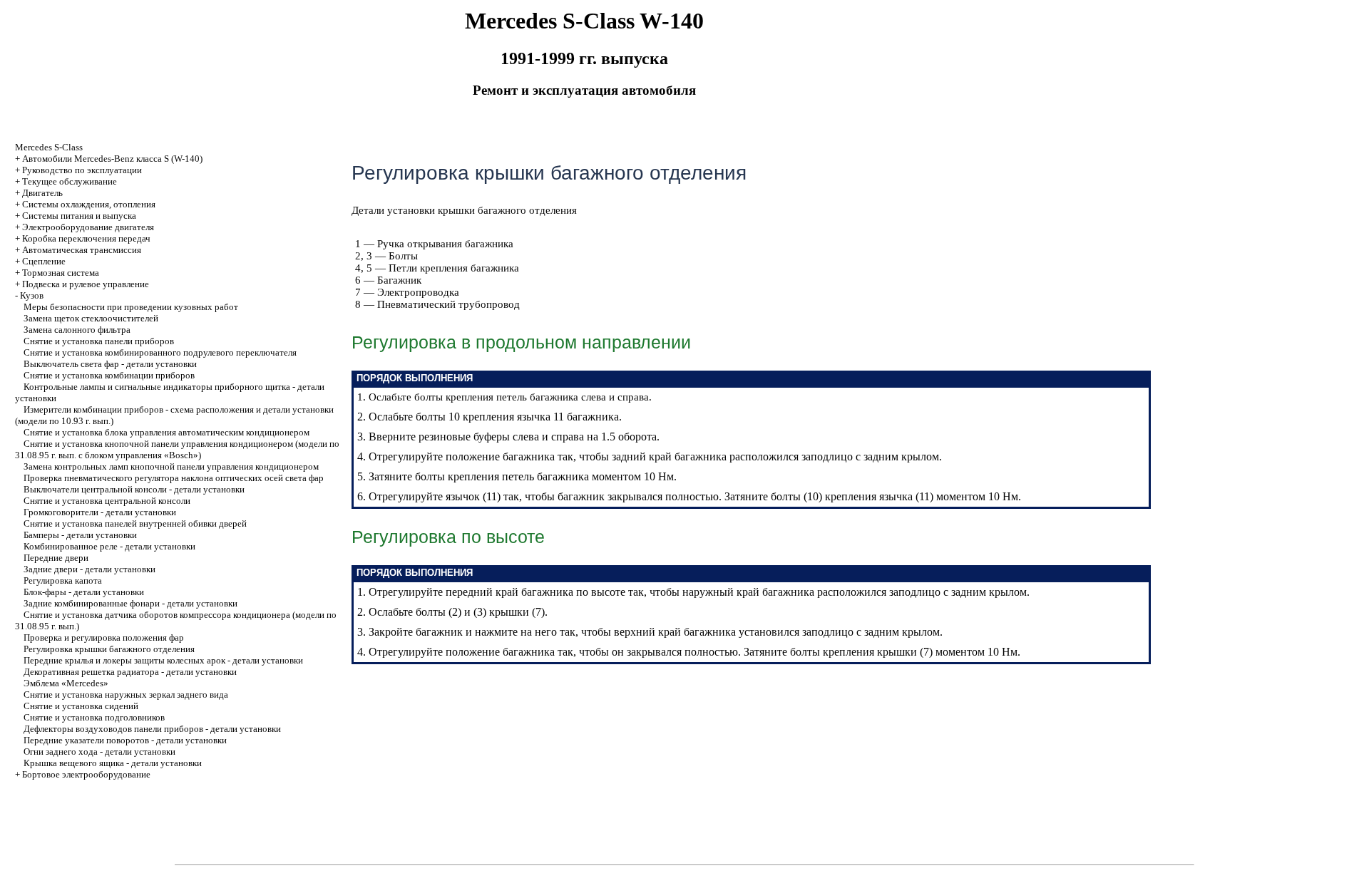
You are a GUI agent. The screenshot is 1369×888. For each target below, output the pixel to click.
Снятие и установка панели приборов (99, 341)
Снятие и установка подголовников (94, 717)
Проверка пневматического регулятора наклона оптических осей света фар (174, 478)
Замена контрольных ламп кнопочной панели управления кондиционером (171, 466)
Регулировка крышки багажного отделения (109, 649)
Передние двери (56, 557)
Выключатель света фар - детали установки (110, 363)
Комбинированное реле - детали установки (109, 546)
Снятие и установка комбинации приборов (109, 375)
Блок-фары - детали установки (84, 592)
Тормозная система (60, 272)
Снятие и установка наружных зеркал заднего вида (126, 694)
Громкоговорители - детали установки (100, 512)
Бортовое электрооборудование (86, 774)
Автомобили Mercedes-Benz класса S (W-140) (112, 158)
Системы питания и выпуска (79, 215)
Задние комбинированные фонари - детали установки (130, 603)
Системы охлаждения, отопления (88, 204)
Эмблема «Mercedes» (66, 683)
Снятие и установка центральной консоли (107, 500)
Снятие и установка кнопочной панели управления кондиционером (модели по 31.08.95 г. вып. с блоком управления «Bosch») (177, 449)
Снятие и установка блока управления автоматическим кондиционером (166, 432)
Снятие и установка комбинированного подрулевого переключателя (160, 352)
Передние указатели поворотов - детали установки (125, 740)
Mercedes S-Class (49, 147)
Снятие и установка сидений (81, 706)
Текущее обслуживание (69, 181)
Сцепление (44, 261)
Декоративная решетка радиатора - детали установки (130, 671)
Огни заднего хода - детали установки (99, 751)
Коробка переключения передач (86, 238)
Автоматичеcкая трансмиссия (81, 249)
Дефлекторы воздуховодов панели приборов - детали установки (152, 728)
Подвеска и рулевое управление (85, 284)
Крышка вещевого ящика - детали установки (113, 763)
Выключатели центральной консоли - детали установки (134, 489)
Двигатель (42, 192)
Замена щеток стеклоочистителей (91, 318)
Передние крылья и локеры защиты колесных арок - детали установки (163, 660)
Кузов (31, 295)
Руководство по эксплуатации (82, 170)
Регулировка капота (63, 580)
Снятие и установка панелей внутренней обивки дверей (135, 523)
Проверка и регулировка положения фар (104, 637)
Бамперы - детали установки (80, 535)
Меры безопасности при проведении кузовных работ (131, 306)
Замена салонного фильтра (77, 329)
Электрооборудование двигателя (88, 227)
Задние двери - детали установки (89, 569)
